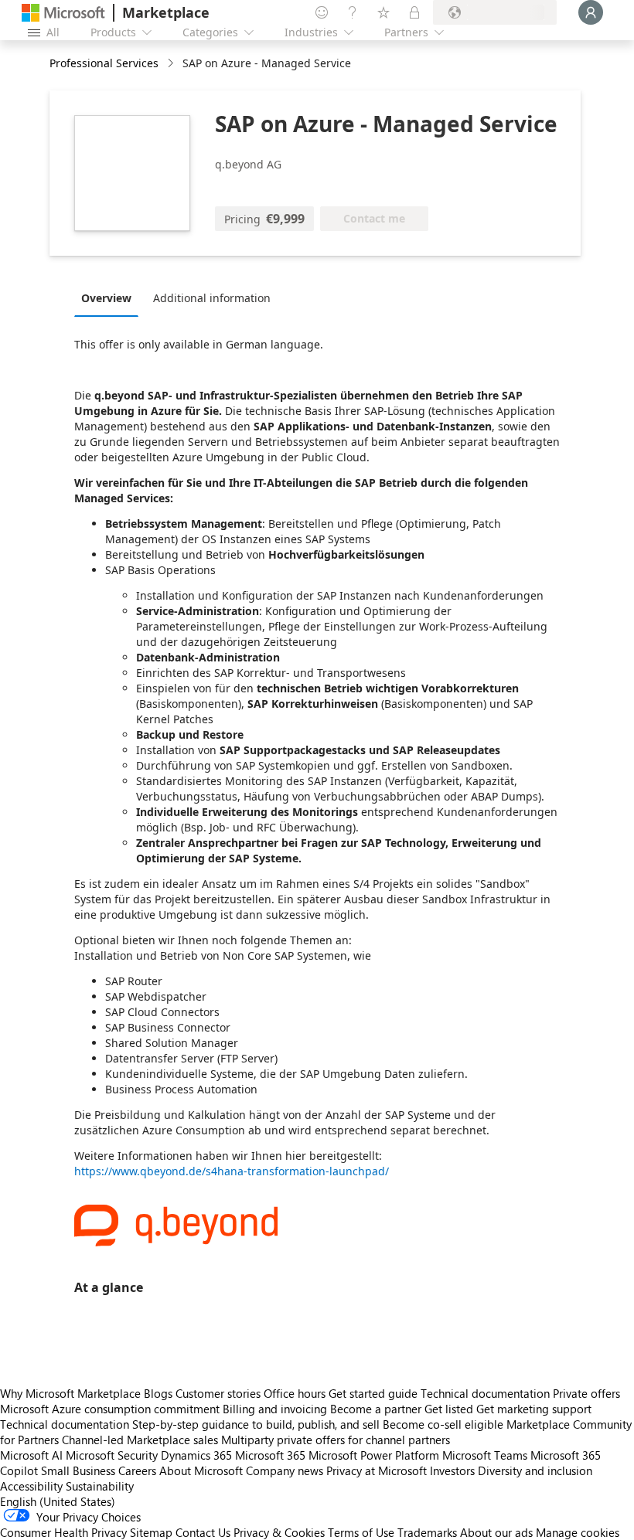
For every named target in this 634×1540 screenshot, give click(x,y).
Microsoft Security (112, 1455)
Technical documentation (485, 1393)
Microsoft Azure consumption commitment (111, 1408)
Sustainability (100, 1486)
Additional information (212, 298)
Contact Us (203, 1532)
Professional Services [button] (103, 63)
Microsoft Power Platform (373, 1455)
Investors (452, 1470)
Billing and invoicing (275, 1408)
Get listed (448, 1408)
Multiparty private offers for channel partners (335, 1439)
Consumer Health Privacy (63, 1532)
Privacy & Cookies (279, 1532)
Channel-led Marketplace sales (140, 1439)
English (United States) (57, 1501)
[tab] (110, 297)
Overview (106, 298)
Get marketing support (533, 1408)
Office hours (295, 1393)
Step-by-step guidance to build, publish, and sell (256, 1424)
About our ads (496, 1532)
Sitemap (151, 1532)
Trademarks (427, 1532)
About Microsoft (201, 1470)
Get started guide (373, 1393)
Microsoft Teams (484, 1455)
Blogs (158, 1393)
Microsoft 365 (270, 1455)
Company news (284, 1470)
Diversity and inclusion (535, 1470)
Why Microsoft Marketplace (70, 1393)
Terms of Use (361, 1532)
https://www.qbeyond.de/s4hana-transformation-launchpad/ (231, 1171)
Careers (137, 1470)
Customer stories (218, 1393)
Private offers (586, 1393)
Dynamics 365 (196, 1455)
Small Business (78, 1470)
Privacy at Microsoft (376, 1470)
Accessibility (31, 1486)
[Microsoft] (63, 13)
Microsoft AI (31, 1455)
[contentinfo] (172, 64)
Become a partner (375, 1408)
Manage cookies (577, 1532)
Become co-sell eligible (443, 1424)
